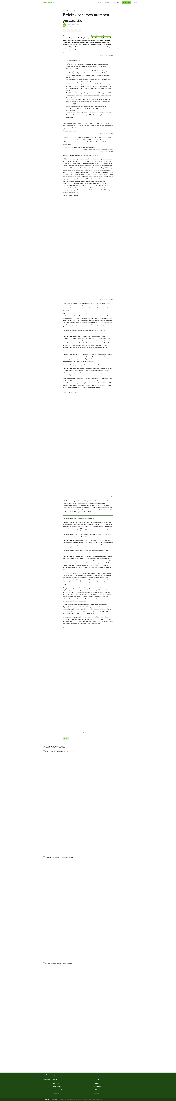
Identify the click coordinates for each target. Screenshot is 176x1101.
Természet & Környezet (73, 10)
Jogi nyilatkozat (98, 1086)
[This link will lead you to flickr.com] (52, 1083)
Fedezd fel (107, 2)
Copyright (96, 1083)
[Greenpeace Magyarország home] (48, 2)
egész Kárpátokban (84, 590)
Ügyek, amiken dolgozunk (87, 10)
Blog (64, 10)
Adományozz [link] (126, 2)
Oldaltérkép (56, 1093)
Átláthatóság (97, 1089)
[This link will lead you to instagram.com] (47, 1083)
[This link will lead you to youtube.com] (50, 1083)
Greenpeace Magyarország (73, 24)
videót (84, 501)
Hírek (113, 2)
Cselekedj (100, 2)
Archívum (96, 1093)
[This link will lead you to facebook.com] (44, 1083)
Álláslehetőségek (57, 1089)
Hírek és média (57, 1086)
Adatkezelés (97, 1080)
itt (107, 617)
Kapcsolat (56, 1083)
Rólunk (119, 2)
